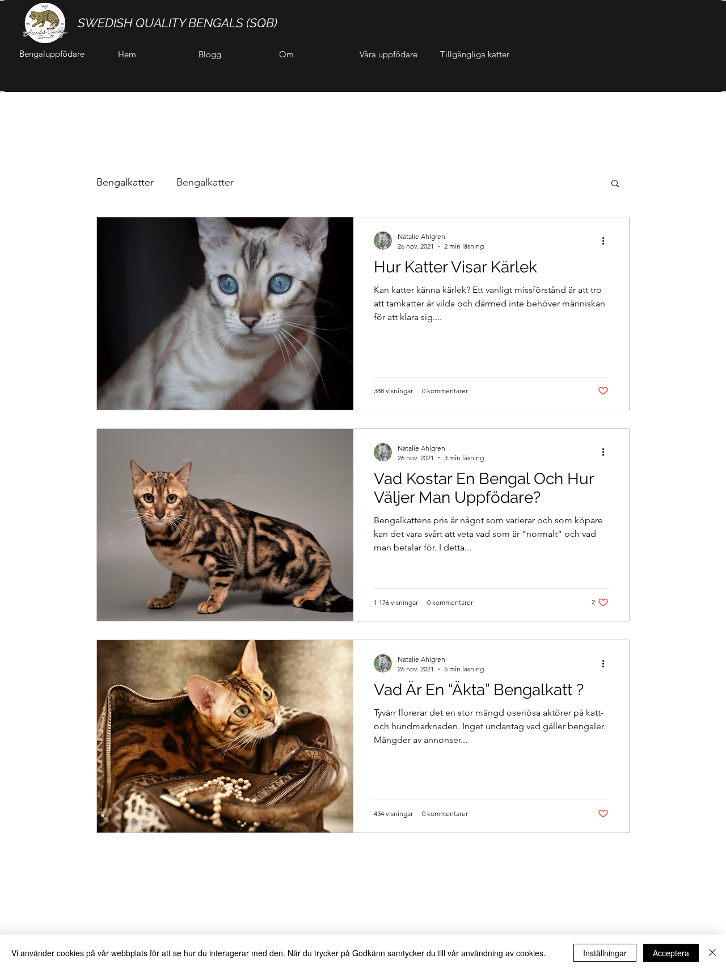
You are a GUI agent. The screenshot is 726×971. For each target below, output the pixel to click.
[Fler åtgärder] (607, 240)
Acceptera (671, 953)
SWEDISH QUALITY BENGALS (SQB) (177, 22)
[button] (615, 184)
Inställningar (605, 953)
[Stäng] (712, 953)
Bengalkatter (125, 182)
